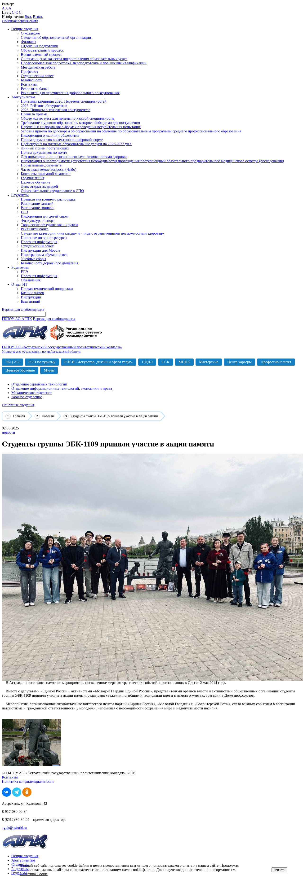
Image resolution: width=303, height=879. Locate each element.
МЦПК (184, 362)
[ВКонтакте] (6, 795)
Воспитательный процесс (41, 54)
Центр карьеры (239, 362)
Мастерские (208, 362)
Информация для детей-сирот (45, 216)
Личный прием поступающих (45, 148)
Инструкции (31, 297)
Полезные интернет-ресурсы (44, 238)
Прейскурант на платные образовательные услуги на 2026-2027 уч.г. (76, 144)
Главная (19, 416)
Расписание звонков (37, 208)
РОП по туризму (41, 362)
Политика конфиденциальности (28, 781)
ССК (165, 362)
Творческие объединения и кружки (49, 225)
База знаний (30, 301)
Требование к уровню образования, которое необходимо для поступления (80, 123)
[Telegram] (16, 795)
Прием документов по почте (44, 152)
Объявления (30, 280)
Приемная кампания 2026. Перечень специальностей (64, 101)
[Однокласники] (26, 795)
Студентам (20, 195)
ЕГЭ (24, 212)
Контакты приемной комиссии (46, 174)
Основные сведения (18, 405)
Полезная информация (39, 242)
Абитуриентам (23, 97)
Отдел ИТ (19, 284)
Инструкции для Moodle (40, 250)
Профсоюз (29, 72)
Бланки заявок (32, 293)
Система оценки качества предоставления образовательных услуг (74, 59)
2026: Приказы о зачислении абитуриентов (55, 110)
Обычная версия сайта (20, 21)
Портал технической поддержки (47, 289)
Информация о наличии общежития (50, 135)
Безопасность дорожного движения (49, 263)
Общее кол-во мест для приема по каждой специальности (67, 118)
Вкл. (28, 17)
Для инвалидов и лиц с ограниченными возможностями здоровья (74, 157)
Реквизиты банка (35, 89)
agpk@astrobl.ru (14, 828)
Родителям (20, 267)
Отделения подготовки (39, 46)
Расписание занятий (37, 203)
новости (8, 432)
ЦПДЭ (147, 362)
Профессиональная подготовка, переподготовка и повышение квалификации (84, 63)
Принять (279, 870)
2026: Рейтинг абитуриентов (44, 106)
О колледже (30, 33)
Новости (48, 416)
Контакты (29, 84)
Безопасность (31, 80)
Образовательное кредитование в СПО (52, 191)
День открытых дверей (39, 186)
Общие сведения (24, 29)
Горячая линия (32, 178)
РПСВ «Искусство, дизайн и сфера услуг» (98, 362)
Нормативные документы (41, 165)
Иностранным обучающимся (44, 255)
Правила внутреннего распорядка (48, 199)
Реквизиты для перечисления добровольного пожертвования (70, 93)
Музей (49, 370)
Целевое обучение (35, 182)
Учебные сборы (33, 259)
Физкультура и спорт (38, 221)
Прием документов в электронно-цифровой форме (62, 140)
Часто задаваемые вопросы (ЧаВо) (48, 169)
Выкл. (38, 17)
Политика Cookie (34, 874)
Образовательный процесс (42, 50)
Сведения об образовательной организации (56, 37)
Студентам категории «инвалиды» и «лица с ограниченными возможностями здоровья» (92, 233)
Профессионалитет (276, 362)
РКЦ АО (12, 362)
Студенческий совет (37, 76)
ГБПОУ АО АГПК (17, 319)
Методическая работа (38, 67)
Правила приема (34, 114)
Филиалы (28, 42)
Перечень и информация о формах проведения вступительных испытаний (81, 127)
